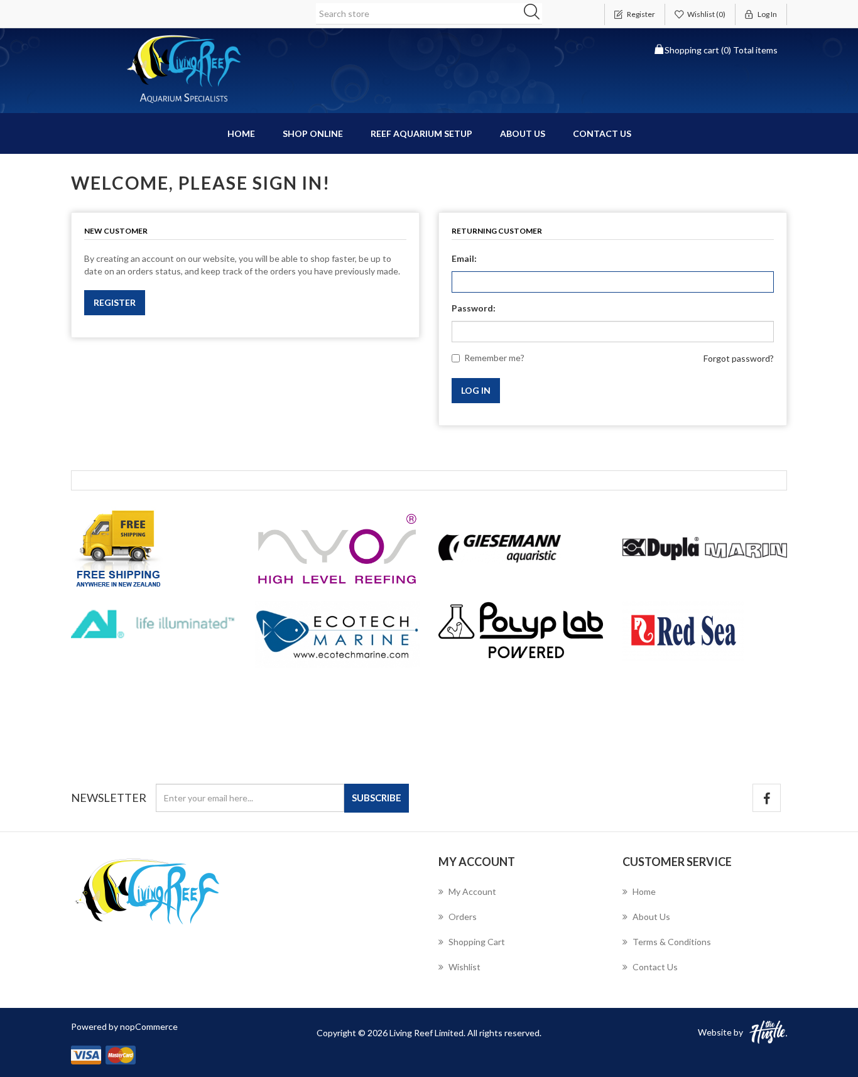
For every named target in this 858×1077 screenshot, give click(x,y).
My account (472, 891)
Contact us (602, 133)
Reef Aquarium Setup (421, 133)
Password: (474, 308)
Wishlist (464, 966)
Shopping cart (476, 941)
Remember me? (494, 357)
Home (241, 133)
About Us (522, 133)
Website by (720, 1032)
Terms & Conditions (672, 941)
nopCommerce (149, 1026)
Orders (462, 916)
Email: (464, 258)
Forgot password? (738, 358)
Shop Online (313, 133)
